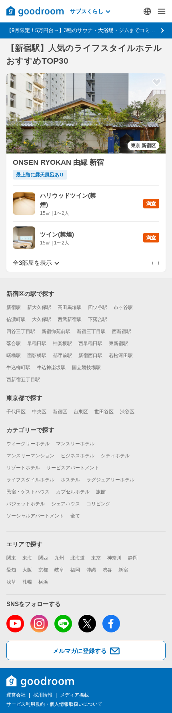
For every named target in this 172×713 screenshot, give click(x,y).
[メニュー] (161, 11)
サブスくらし (87, 11)
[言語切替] (147, 11)
